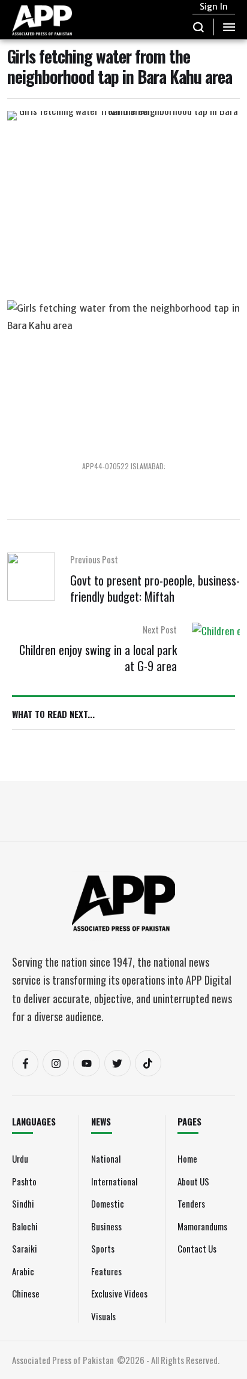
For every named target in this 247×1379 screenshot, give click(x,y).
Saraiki (24, 1248)
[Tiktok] (148, 1063)
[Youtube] (86, 1063)
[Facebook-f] (25, 1063)
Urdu (20, 1158)
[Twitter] (117, 1063)
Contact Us (196, 1248)
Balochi (25, 1226)
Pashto (24, 1181)
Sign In (214, 6)
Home (187, 1158)
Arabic (23, 1271)
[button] (198, 27)
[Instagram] (56, 1063)
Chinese (26, 1293)
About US (193, 1181)
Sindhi (23, 1203)
